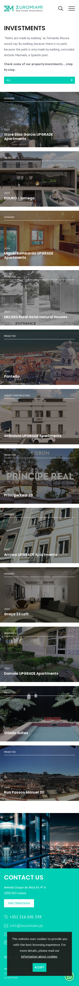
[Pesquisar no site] (60, 8)
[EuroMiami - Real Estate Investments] (23, 8)
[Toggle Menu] (71, 9)
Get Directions (19, 903)
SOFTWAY (12, 977)
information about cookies (39, 956)
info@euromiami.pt (26, 925)
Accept (39, 967)
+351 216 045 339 (25, 916)
